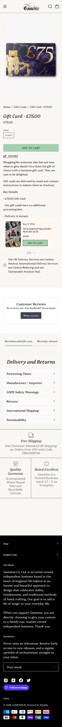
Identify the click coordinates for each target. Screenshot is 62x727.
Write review (31, 315)
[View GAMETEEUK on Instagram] (5, 680)
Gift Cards (20, 107)
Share (13, 156)
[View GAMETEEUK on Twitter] (28, 680)
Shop (5, 543)
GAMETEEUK (19, 704)
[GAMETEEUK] (31, 6)
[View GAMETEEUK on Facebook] (21, 680)
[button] (49, 6)
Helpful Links (10, 554)
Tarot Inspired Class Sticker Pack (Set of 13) (37, 230)
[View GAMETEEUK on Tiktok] (13, 680)
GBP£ (6, 698)
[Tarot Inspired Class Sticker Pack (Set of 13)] (13, 234)
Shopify (43, 704)
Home (7, 107)
